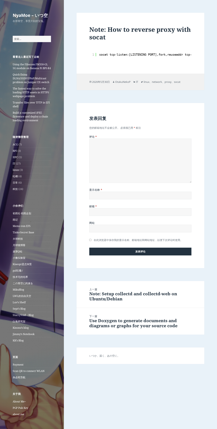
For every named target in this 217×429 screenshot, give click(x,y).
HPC (15, 157)
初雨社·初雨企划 (22, 213)
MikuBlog (18, 289)
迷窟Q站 (17, 251)
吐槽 (15, 176)
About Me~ (19, 401)
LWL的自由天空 (22, 296)
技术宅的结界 (20, 277)
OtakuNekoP (123, 82)
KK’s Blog (18, 340)
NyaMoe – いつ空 (30, 15)
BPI (15, 151)
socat (177, 82)
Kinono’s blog (21, 327)
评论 (93, 136)
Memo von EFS (22, 226)
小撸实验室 (19, 258)
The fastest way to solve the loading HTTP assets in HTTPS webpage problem (31, 92)
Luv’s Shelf (19, 302)
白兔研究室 (19, 321)
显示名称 (95, 190)
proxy (168, 82)
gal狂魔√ (18, 270)
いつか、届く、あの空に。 (104, 355)
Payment (18, 364)
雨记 (15, 219)
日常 (15, 182)
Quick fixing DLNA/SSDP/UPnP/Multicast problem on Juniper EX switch (31, 78)
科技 (15, 189)
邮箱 (93, 206)
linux (16, 170)
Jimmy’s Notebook (23, 334)
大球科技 (18, 238)
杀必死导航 (19, 377)
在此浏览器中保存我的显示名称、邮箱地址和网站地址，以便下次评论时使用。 (138, 240)
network (157, 82)
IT (14, 163)
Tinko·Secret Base (23, 232)
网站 (92, 223)
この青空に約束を (23, 283)
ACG (15, 144)
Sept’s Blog (19, 308)
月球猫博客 (19, 245)
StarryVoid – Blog (23, 315)
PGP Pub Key (20, 408)
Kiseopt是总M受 (22, 264)
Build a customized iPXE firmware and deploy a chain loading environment (30, 116)
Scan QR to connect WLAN (28, 371)
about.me (18, 414)
